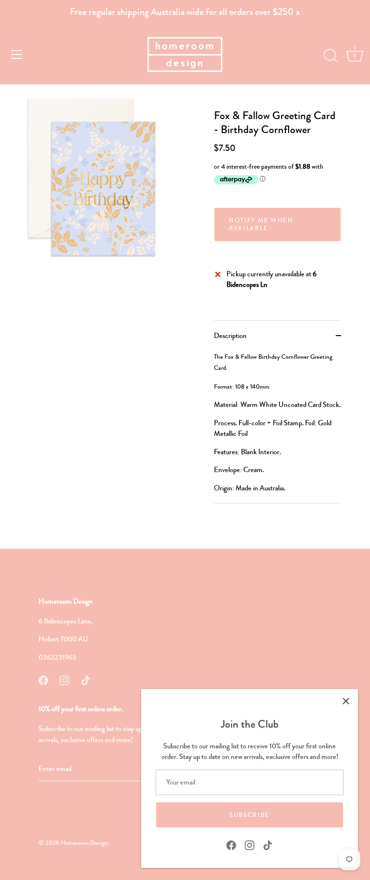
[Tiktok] (268, 844)
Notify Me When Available (261, 224)
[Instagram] (249, 844)
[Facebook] (231, 844)
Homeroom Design (84, 843)
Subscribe (249, 815)
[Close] (346, 701)
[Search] (330, 56)
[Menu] (16, 54)
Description (230, 335)
